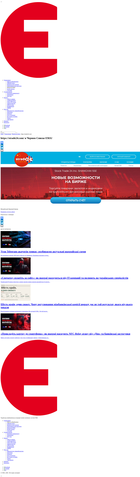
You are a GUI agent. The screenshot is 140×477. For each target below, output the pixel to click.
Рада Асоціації (11, 115)
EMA (2, 134)
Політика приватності (13, 93)
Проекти (9, 113)
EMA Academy (11, 99)
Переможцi (10, 94)
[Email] (70, 150)
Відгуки (9, 96)
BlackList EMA (16, 134)
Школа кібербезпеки (12, 81)
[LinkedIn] (70, 145)
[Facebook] (70, 142)
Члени (9, 118)
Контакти (6, 122)
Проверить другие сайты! (8, 212)
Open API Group (11, 102)
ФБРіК (9, 108)
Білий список (11, 89)
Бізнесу (6, 97)
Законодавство (11, 103)
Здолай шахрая (8, 92)
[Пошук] (1, 131)
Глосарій (9, 90)
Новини (6, 121)
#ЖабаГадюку (11, 83)
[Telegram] (70, 148)
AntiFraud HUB (11, 100)
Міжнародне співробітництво (15, 110)
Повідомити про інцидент (14, 86)
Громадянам (7, 80)
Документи (10, 119)
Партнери (10, 112)
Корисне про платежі (13, 84)
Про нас (6, 109)
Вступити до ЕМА (12, 116)
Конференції (10, 106)
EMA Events (10, 105)
